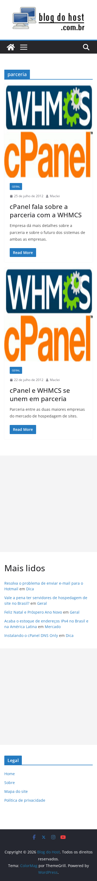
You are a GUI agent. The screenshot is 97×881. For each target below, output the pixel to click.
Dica (30, 588)
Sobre (9, 782)
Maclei (55, 196)
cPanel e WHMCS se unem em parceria (40, 394)
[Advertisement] (48, 504)
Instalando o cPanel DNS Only (31, 635)
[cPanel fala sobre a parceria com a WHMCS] (48, 131)
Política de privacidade (24, 800)
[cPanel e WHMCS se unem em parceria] (48, 314)
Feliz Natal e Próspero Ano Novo (33, 612)
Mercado (53, 626)
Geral (16, 186)
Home (9, 773)
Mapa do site (16, 791)
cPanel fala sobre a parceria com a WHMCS (46, 210)
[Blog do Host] (10, 47)
